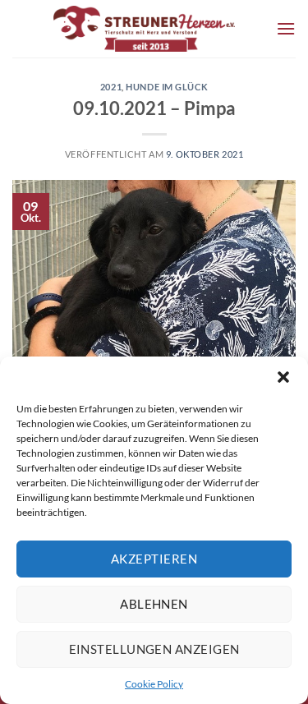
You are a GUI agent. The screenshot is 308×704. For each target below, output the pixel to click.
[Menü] (286, 28)
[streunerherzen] (144, 29)
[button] (283, 377)
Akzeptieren (154, 558)
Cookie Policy (154, 684)
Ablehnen (154, 603)
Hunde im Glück (167, 86)
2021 (111, 86)
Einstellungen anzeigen (154, 649)
